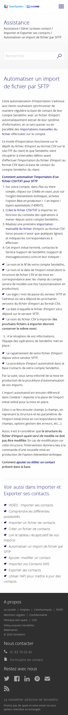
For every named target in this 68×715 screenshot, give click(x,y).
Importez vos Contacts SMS (29, 564)
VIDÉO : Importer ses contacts (31, 505)
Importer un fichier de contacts (32, 522)
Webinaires (11, 630)
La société (10, 609)
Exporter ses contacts (25, 570)
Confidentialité (38, 615)
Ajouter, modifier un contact (30, 557)
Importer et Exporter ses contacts (27, 33)
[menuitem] (11, 610)
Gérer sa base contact (36, 28)
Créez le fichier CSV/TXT (22, 210)
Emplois (25, 609)
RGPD (59, 609)
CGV (34, 620)
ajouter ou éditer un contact (35, 462)
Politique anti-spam (16, 620)
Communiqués (43, 609)
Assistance (11, 28)
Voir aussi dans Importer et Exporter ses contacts (32, 490)
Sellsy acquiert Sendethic (19, 625)
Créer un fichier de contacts (29, 529)
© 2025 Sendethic (14, 634)
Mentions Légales (14, 615)
